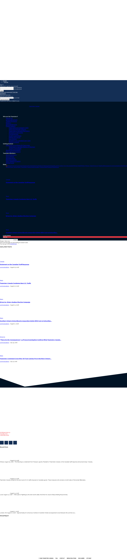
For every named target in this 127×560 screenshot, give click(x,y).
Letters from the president (66, 166)
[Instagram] (6, 443)
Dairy (34, 166)
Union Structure (11, 120)
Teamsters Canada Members (19, 131)
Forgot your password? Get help (9, 92)
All (6, 166)
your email (16, 98)
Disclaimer (3, 93)
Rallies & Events (14, 137)
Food (36, 166)
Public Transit (21, 167)
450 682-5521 (4, 433)
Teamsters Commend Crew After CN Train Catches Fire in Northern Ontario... (25, 358)
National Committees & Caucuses (18, 145)
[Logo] (5, 112)
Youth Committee (15, 136)
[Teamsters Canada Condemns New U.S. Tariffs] (14, 190)
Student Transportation (41, 167)
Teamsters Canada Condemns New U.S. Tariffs (21, 199)
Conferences (13, 134)
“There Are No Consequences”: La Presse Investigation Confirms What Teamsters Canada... (30, 340)
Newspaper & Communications (112, 166)
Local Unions (7, 235)
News (4, 164)
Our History (13, 139)
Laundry (57, 166)
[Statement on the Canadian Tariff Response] (14, 173)
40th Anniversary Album (17, 129)
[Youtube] (15, 443)
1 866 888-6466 (4, 435)
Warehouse (56, 167)
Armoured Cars (15, 166)
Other (122, 166)
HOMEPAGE (13, 244)
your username (18, 87)
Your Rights (10, 156)
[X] (10, 443)
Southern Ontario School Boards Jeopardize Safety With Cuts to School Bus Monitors (28, 508)
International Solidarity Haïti (18, 128)
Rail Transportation (30, 167)
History (8, 123)
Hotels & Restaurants (44, 166)
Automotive (22, 166)
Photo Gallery (11, 126)
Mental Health (77, 166)
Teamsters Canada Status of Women (22, 147)
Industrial (52, 166)
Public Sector (13, 167)
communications (4, 267)
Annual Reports (11, 124)
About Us (9, 118)
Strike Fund (10, 163)
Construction (29, 166)
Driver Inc (2, 337)
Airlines (9, 166)
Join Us (5, 237)
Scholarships (10, 158)
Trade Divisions (11, 121)
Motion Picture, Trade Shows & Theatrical (92, 166)
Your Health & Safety (13, 161)
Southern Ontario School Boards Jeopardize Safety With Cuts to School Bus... (26, 321)
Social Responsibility (13, 150)
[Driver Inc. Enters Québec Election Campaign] (14, 206)
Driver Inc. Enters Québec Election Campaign (21, 216)
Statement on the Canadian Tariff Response (20, 182)
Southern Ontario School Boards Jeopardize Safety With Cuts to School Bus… (32, 232)
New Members (11, 155)
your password (18, 89)
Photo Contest (14, 142)
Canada (8, 179)
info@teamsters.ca (5, 432)
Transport (50, 167)
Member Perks (11, 160)
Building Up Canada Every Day (20, 140)
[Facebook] (2, 443)
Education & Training (13, 152)
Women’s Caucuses (16, 132)
